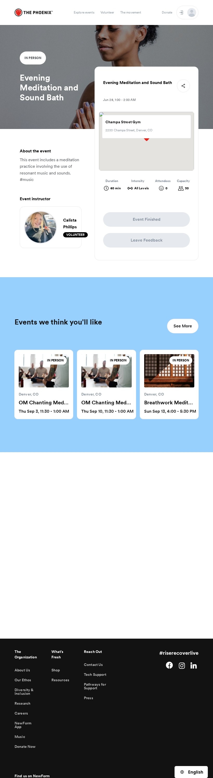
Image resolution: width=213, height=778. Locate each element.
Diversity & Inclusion (24, 692)
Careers (21, 713)
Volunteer (107, 12)
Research (22, 703)
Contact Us (93, 665)
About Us (22, 670)
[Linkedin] (194, 665)
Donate (167, 12)
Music (20, 737)
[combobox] (191, 772)
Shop (55, 670)
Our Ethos (23, 680)
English (195, 772)
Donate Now (25, 746)
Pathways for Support (95, 686)
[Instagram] (182, 665)
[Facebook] (169, 665)
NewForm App (23, 725)
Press (88, 698)
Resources (60, 680)
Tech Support (95, 674)
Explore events (84, 12)
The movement (130, 12)
